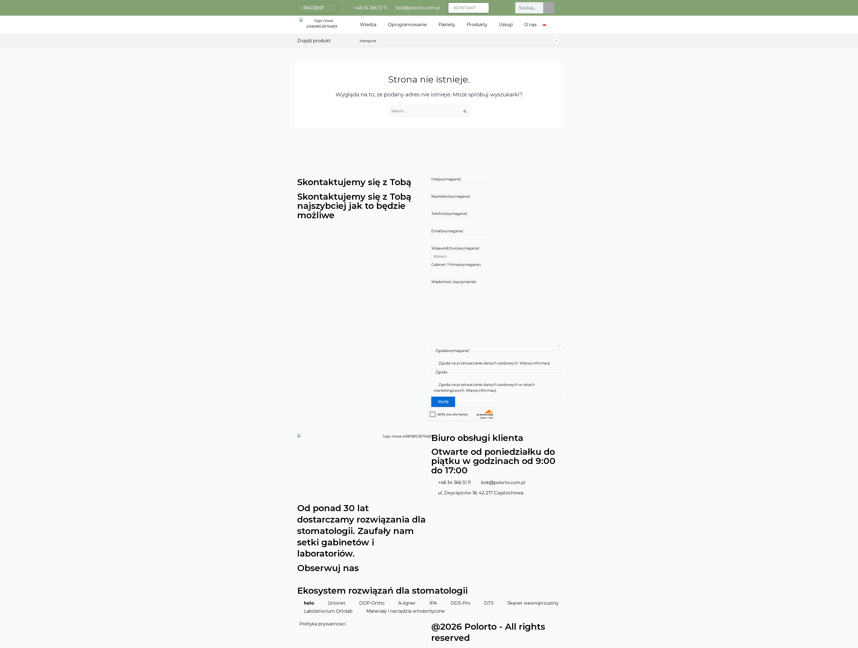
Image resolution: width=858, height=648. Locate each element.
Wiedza (368, 24)
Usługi (506, 24)
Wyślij (443, 402)
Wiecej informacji (534, 363)
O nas (530, 24)
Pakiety (446, 24)
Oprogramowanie (407, 24)
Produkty (477, 24)
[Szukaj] (548, 7)
